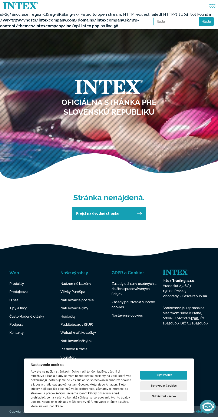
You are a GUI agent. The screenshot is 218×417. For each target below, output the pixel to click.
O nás (13, 300)
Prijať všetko (164, 375)
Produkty (16, 284)
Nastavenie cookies (127, 315)
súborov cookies (120, 380)
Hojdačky (68, 316)
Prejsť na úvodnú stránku (97, 213)
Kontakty (16, 333)
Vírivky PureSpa (72, 292)
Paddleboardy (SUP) (76, 325)
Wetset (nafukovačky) (78, 333)
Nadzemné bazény (75, 284)
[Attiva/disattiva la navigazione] (212, 6)
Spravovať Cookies (164, 385)
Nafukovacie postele (77, 300)
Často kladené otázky (26, 316)
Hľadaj (206, 21)
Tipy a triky (18, 308)
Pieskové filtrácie (73, 349)
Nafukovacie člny (74, 308)
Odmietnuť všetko (164, 396)
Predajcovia (18, 292)
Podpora (16, 325)
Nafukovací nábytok (76, 341)
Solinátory (68, 357)
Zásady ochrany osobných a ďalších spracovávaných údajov (134, 289)
